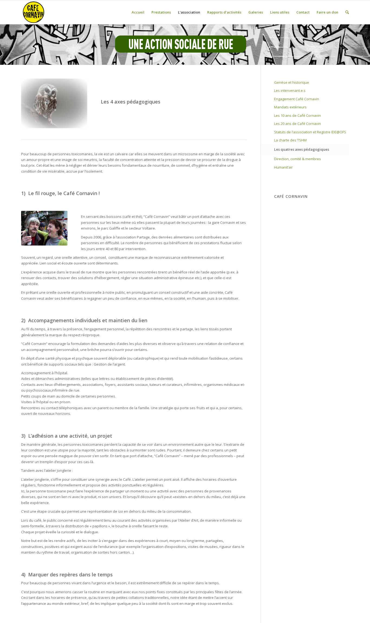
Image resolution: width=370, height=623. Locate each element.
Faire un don (327, 12)
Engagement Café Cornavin (296, 98)
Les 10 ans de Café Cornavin (297, 115)
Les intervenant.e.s (290, 90)
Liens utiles (279, 12)
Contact (303, 12)
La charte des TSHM (290, 140)
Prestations (161, 12)
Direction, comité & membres (297, 158)
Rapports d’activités (224, 12)
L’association (189, 12)
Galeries (255, 12)
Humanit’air (283, 167)
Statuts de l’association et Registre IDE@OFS (310, 132)
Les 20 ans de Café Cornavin (297, 123)
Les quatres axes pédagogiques (301, 149)
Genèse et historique (291, 82)
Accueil (138, 12)
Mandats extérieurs (290, 107)
